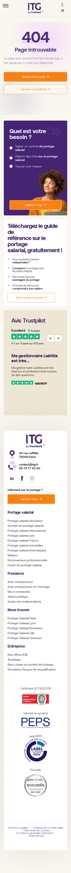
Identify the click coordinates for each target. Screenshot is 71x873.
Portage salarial (20, 512)
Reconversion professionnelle (27, 560)
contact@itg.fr (28, 464)
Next (58, 338)
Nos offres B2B (18, 654)
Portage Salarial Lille (21, 633)
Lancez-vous (33, 204)
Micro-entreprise (19, 592)
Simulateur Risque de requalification (32, 669)
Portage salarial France (23, 540)
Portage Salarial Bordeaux (25, 628)
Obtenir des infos (36, 158)
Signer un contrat (34, 148)
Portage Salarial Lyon (22, 623)
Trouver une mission (28, 166)
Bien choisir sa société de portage (30, 664)
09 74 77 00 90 (29, 468)
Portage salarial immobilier (25, 545)
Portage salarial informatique (27, 550)
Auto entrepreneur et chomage (29, 587)
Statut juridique (18, 596)
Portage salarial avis (21, 535)
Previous (50, 338)
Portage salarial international (27, 530)
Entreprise (16, 646)
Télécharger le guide (29, 297)
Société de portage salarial (26, 526)
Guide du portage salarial (25, 565)
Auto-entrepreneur (20, 582)
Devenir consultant (33, 89)
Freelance (16, 573)
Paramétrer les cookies (36, 830)
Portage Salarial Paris (22, 618)
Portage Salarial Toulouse (25, 638)
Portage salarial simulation (25, 521)
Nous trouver (19, 610)
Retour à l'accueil (33, 77)
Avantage (14, 659)
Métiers (13, 555)
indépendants (31, 601)
